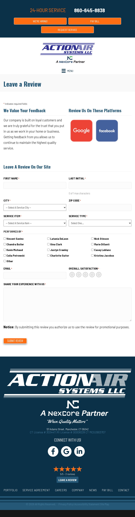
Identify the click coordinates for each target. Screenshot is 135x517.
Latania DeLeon (59, 238)
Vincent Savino (15, 238)
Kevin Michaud (15, 249)
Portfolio (10, 490)
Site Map (104, 504)
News (93, 490)
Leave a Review (67, 480)
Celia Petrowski (16, 255)
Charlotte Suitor (59, 255)
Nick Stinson (101, 238)
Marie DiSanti (102, 244)
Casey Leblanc (102, 249)
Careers (61, 490)
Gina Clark (56, 244)
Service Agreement (36, 490)
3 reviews (70, 474)
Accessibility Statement (87, 504)
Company (78, 490)
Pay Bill (107, 490)
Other (10, 261)
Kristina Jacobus (104, 255)
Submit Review (15, 341)
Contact (123, 490)
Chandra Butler (15, 244)
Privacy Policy (66, 504)
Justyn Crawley (59, 249)
